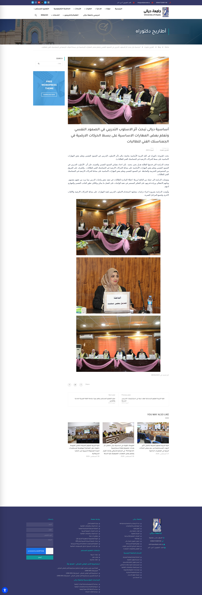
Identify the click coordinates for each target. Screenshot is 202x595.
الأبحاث (78, 9)
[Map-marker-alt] (48, 2)
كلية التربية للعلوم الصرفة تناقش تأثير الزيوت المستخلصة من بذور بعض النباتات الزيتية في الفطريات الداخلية (154, 448)
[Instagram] (42, 2)
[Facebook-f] (36, 2)
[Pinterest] (69, 384)
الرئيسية (118, 9)
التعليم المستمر (42, 9)
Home (167, 47)
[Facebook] (81, 384)
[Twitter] (45, 2)
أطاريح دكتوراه (149, 47)
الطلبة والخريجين (71, 15)
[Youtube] (39, 2)
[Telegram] (32, 2)
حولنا (108, 9)
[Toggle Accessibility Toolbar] (5, 590)
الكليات (89, 9)
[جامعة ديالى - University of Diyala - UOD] (156, 12)
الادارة (99, 9)
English (44, 15)
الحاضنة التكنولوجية (62, 9)
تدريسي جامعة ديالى (91, 15)
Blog (159, 47)
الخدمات (56, 15)
